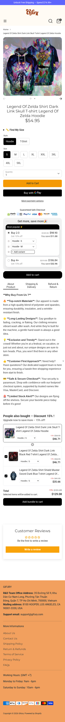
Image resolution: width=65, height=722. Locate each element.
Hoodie (10, 141)
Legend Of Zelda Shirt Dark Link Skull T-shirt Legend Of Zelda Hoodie (32, 33)
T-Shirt (23, 141)
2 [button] (34, 98)
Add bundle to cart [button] (32, 501)
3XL (54, 154)
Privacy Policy (11, 659)
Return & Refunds (14, 649)
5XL (19, 163)
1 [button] (30, 98)
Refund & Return (53, 286)
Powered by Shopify (33, 713)
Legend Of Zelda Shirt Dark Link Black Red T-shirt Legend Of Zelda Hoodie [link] (38, 452)
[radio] (32, 240)
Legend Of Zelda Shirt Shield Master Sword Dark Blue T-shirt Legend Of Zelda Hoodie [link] (39, 472)
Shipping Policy (13, 643)
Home (5, 29)
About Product (10, 286)
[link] (10, 433)
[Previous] (4, 98)
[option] (32, 66)
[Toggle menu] (5, 21)
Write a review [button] (32, 549)
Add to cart (32, 274)
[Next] (60, 98)
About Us (9, 633)
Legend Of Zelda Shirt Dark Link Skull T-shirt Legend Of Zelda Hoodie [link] (38, 429)
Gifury (21, 713)
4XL (8, 163)
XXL (43, 154)
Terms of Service (13, 654)
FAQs (6, 665)
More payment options (32, 201)
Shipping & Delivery (32, 286)
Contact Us (10, 638)
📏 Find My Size (15, 129)
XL (32, 154)
